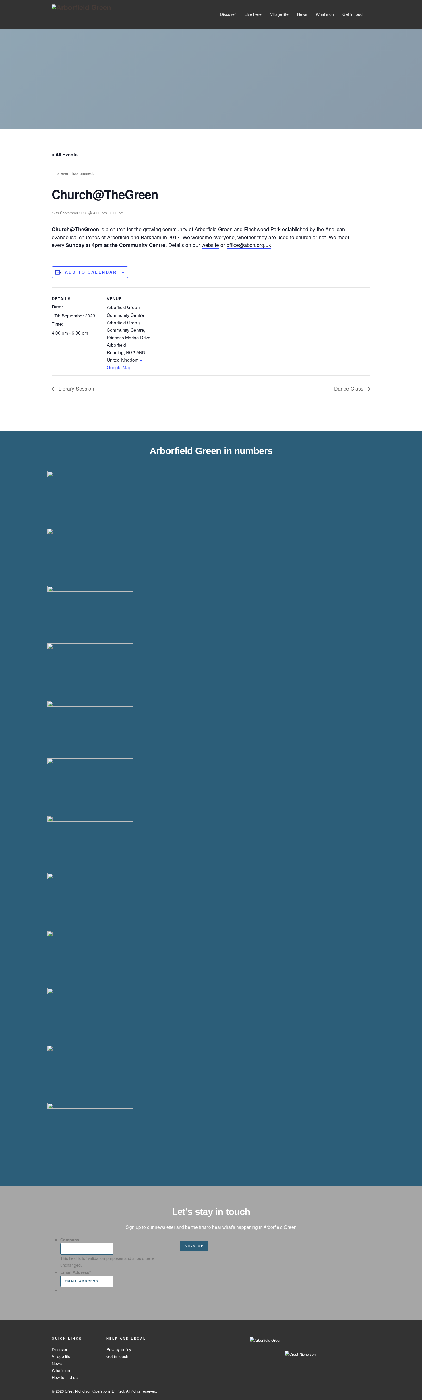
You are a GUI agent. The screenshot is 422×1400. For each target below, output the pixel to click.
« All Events (65, 154)
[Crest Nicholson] (265, 1349)
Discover (228, 14)
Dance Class (349, 388)
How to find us (65, 1377)
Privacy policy (118, 1349)
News (302, 14)
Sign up (194, 1246)
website (210, 244)
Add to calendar (91, 272)
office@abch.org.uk (249, 244)
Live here (253, 14)
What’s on (325, 14)
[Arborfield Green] (81, 7)
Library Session (75, 388)
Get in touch (353, 14)
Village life (279, 14)
